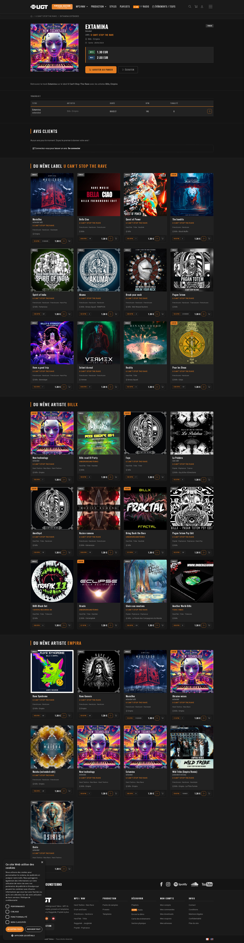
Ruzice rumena (86, 533)
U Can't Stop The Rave (43, 226)
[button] (24, 935)
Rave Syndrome (40, 696)
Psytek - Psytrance (179, 468)
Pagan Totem (178, 294)
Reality (129, 367)
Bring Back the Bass (136, 533)
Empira (96, 39)
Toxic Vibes (177, 610)
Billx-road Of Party (88, 457)
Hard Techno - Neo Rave (42, 468)
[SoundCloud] (194, 884)
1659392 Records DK (42, 610)
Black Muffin (183, 231)
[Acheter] (69, 241)
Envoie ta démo (137, 914)
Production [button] (97, 6)
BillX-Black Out (40, 606)
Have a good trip (41, 367)
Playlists (125, 6)
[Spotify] (181, 884)
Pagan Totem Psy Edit (183, 533)
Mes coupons (165, 918)
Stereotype (43, 380)
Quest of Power (133, 219)
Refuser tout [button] (33, 929)
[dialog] (24, 899)
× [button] (42, 862)
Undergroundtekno (88, 462)
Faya (128, 457)
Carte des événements (140, 919)
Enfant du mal (86, 367)
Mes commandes (167, 909)
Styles (113, 6)
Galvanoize (90, 545)
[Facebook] (161, 884)
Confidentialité (195, 918)
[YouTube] (207, 884)
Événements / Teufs (164, 6)
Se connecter (74, 148)
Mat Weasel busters (140, 307)
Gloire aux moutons (135, 606)
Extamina (130, 773)
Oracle (82, 606)
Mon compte (165, 905)
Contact (192, 905)
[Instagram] (168, 884)
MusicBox (38, 221)
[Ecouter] (54, 48)
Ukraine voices (179, 697)
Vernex (84, 380)
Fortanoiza (43, 307)
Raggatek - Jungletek (83, 923)
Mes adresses (166, 923)
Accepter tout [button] (14, 929)
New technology (40, 459)
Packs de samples (110, 905)
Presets (106, 909)
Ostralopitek (90, 618)
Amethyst (37, 533)
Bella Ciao (84, 219)
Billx (89, 39)
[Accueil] (31, 16)
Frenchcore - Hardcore (41, 230)
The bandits (178, 219)
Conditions (193, 909)
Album (174, 175)
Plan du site (194, 923)
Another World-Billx (181, 606)
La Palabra (177, 459)
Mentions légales (196, 914)
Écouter (129, 69)
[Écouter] (209, 111)
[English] (211, 939)
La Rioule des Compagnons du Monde (147, 618)
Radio (142, 6)
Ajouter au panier (102, 69)
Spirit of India (39, 294)
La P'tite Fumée (191, 786)
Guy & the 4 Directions (187, 472)
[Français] (207, 939)
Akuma (82, 294)
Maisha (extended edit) (44, 771)
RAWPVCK (101, 307)
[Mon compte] (202, 6)
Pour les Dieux (179, 367)
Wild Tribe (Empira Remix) (184, 773)
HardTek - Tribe (131, 227)
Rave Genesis (85, 696)
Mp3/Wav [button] (81, 6)
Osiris (36, 848)
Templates (107, 914)
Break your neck (134, 294)
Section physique (138, 923)
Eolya (181, 380)
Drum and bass (80, 909)
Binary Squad (91, 307)
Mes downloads (166, 914)
